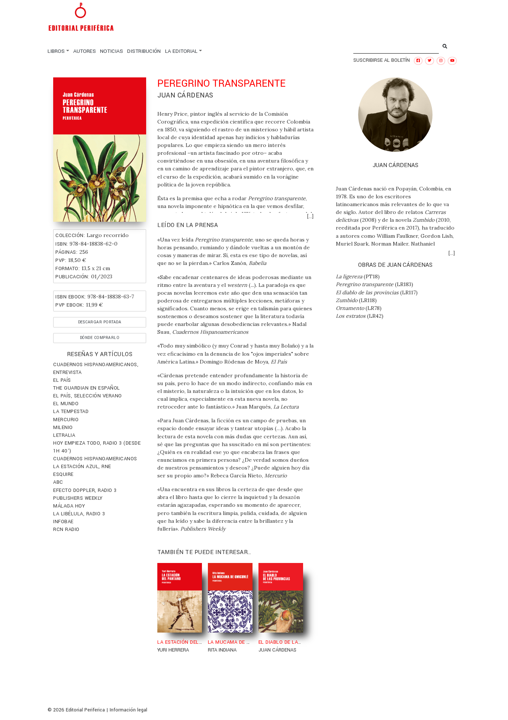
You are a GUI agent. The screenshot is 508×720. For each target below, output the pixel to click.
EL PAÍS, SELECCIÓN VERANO (87, 396)
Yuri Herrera (173, 650)
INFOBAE (63, 521)
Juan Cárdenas (185, 95)
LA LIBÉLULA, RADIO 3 (79, 514)
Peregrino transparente (364, 284)
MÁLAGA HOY (69, 506)
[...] (310, 216)
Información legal (128, 710)
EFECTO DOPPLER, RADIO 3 (85, 490)
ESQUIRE (63, 474)
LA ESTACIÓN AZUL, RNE (82, 466)
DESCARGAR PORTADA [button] (100, 322)
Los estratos (351, 316)
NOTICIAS (111, 51)
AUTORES (84, 51)
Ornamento (350, 308)
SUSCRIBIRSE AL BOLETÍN (381, 60)
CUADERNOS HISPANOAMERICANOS (95, 458)
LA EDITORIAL (181, 51)
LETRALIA (64, 435)
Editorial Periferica (85, 710)
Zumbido (346, 300)
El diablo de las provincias (367, 292)
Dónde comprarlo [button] (100, 337)
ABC (58, 482)
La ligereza (349, 276)
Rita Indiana (222, 650)
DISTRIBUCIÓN (144, 51)
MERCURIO (65, 419)
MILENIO (63, 427)
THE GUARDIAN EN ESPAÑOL (86, 388)
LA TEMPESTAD (71, 411)
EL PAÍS (62, 380)
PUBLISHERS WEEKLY (78, 498)
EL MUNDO (65, 403)
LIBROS (56, 51)
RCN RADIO (66, 529)
